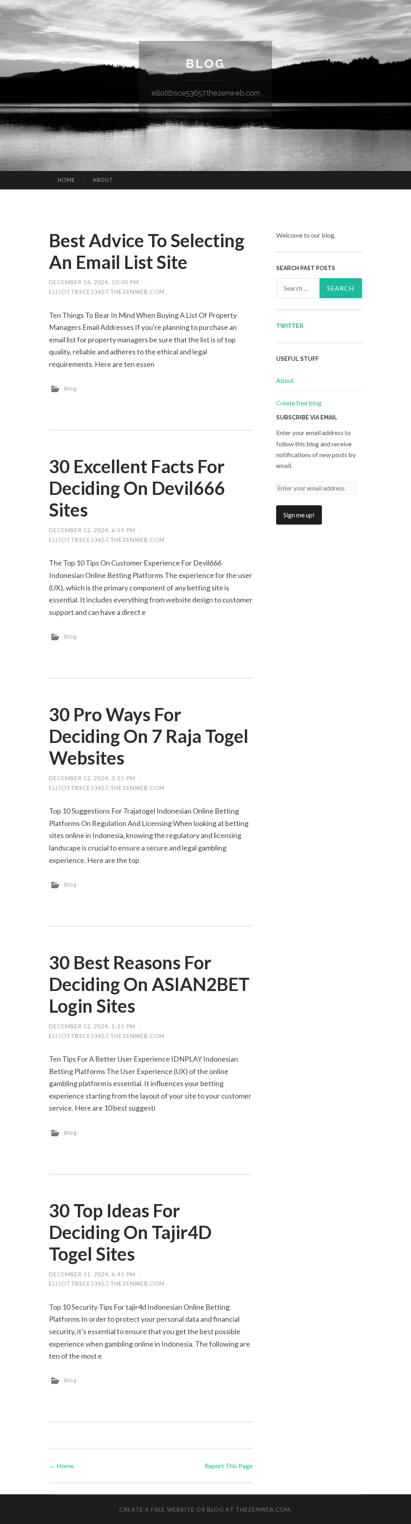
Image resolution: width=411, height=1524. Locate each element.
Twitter (289, 326)
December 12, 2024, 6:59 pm (92, 530)
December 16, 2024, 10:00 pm (94, 282)
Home (66, 180)
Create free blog (298, 403)
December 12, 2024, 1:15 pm (92, 1026)
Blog (205, 64)
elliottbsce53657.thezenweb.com (107, 291)
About (103, 180)
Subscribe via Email (307, 417)
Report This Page (228, 1465)
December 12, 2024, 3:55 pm (92, 778)
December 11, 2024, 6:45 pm (92, 1274)
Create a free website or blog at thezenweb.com (204, 1509)
